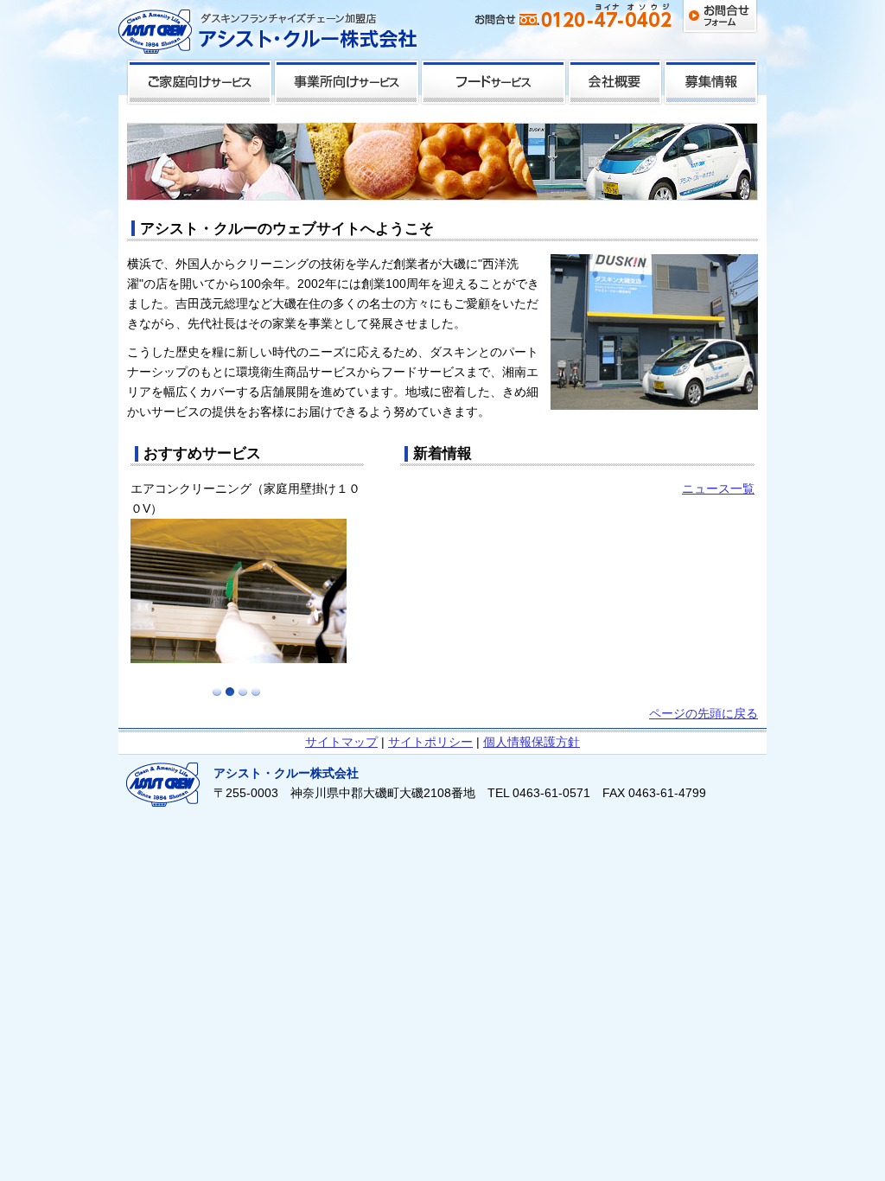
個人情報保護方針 (531, 742)
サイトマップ (341, 742)
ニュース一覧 (718, 488)
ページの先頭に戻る (703, 713)
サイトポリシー (430, 742)
